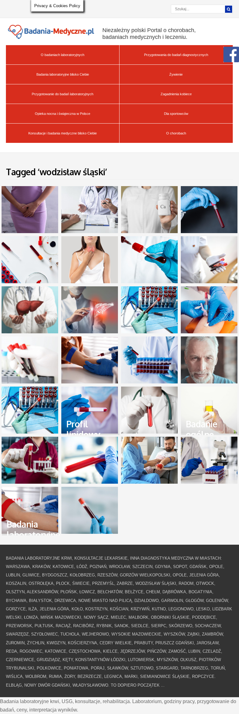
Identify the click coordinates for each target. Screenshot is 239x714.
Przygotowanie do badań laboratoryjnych (62, 94)
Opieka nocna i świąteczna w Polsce (62, 113)
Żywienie (176, 74)
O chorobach (176, 133)
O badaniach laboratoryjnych (62, 55)
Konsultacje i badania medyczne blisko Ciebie (62, 133)
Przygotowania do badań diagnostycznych (176, 55)
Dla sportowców (176, 113)
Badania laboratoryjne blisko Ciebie (62, 74)
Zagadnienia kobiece (176, 94)
